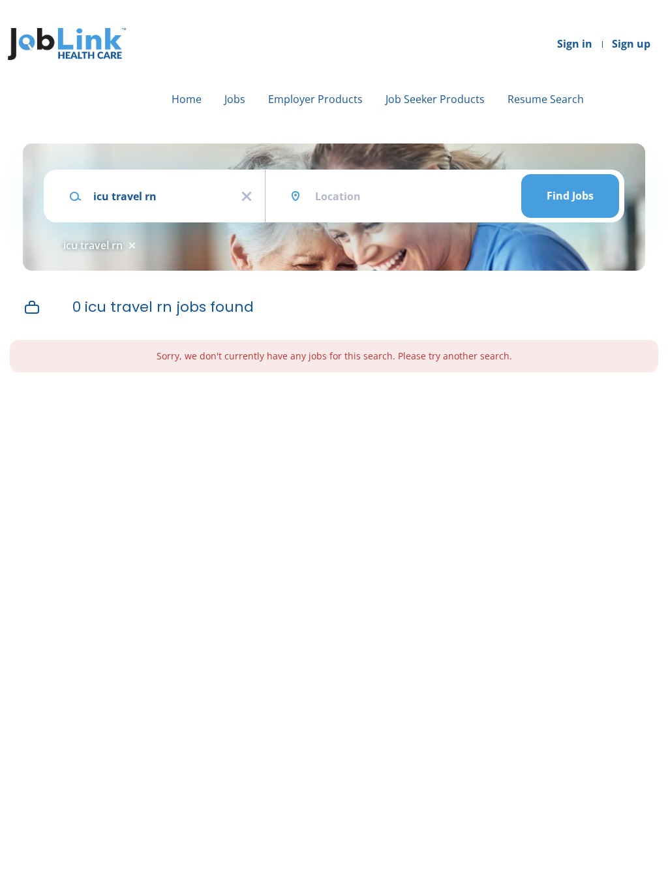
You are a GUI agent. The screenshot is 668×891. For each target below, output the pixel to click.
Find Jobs (570, 196)
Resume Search (546, 99)
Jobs (234, 99)
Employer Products (315, 99)
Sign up (631, 43)
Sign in (574, 43)
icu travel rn (93, 245)
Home (187, 99)
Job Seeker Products (435, 99)
